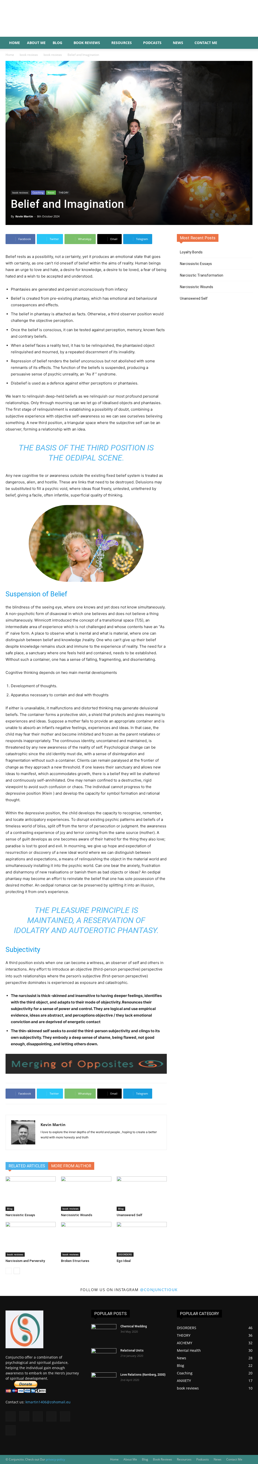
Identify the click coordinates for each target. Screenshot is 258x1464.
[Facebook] (11, 1416)
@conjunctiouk (159, 1289)
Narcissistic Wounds (76, 1215)
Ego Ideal (124, 1261)
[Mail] (38, 1416)
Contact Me (206, 42)
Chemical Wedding (133, 1326)
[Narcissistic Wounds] (86, 1193)
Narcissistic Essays (20, 1215)
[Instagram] (24, 1416)
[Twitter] (65, 1416)
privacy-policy (55, 1459)
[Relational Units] (103, 1357)
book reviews (29, 55)
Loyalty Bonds (191, 252)
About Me (36, 42)
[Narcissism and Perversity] (31, 1239)
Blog (57, 42)
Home (14, 42)
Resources (121, 42)
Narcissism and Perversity (25, 1261)
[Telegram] (51, 1416)
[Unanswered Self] (142, 1193)
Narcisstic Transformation (201, 275)
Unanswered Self (129, 1215)
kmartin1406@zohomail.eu (48, 1402)
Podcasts (152, 42)
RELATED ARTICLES (27, 1166)
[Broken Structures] (86, 1239)
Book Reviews (87, 42)
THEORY (64, 192)
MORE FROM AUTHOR (71, 1166)
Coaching (38, 192)
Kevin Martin (24, 216)
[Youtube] (11, 1430)
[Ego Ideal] (142, 1239)
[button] (246, 43)
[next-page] (17, 1271)
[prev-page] (9, 1271)
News (178, 42)
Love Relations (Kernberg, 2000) (143, 1374)
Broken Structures (75, 1261)
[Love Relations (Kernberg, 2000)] (103, 1381)
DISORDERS (125, 1254)
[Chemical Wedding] (103, 1333)
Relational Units (132, 1350)
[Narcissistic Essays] (31, 1193)
